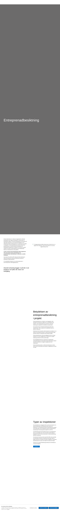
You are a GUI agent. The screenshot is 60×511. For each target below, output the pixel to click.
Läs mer (8, 509)
